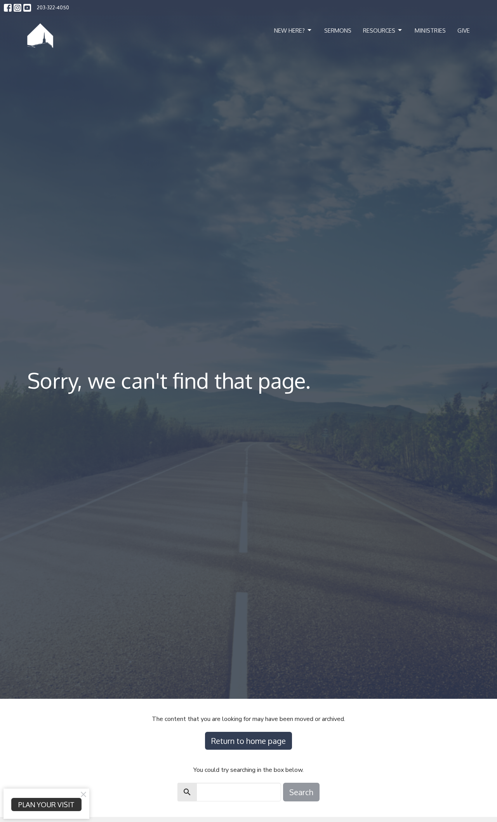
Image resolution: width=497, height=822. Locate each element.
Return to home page (248, 741)
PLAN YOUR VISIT (46, 804)
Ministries (430, 30)
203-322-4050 (53, 7)
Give (463, 30)
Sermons (337, 30)
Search (301, 792)
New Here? (289, 30)
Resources (379, 30)
